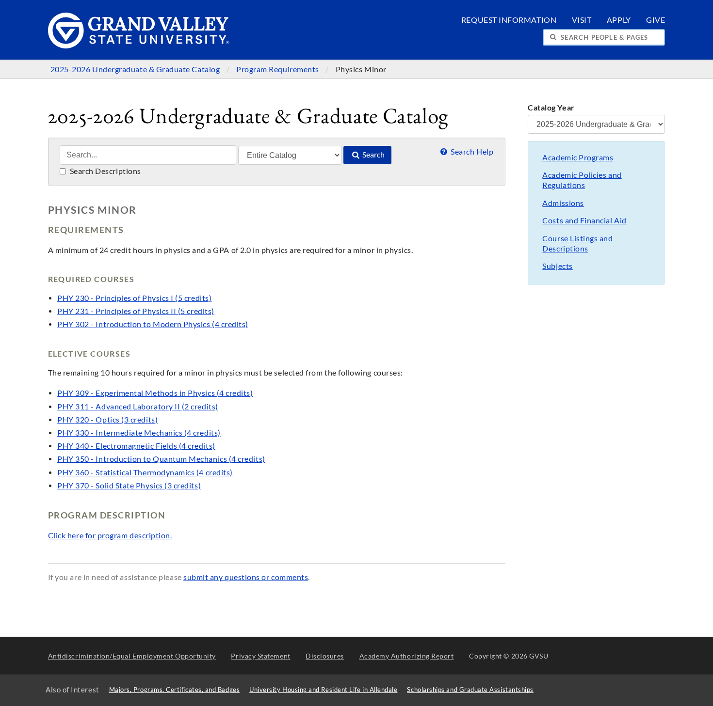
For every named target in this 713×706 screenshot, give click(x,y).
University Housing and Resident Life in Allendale (323, 689)
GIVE (655, 20)
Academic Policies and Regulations (581, 180)
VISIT (582, 20)
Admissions (562, 203)
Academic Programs (577, 157)
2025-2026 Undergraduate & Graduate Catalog (136, 69)
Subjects (557, 266)
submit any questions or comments (245, 577)
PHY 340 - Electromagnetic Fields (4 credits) (136, 445)
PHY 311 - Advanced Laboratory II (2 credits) (137, 406)
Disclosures (325, 656)
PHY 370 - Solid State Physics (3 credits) (129, 485)
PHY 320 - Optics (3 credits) (107, 419)
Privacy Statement (260, 656)
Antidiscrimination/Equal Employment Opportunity (132, 656)
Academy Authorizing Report (406, 656)
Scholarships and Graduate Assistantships (470, 689)
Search (373, 154)
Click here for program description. (110, 535)
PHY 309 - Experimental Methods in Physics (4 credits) (155, 393)
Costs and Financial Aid (584, 220)
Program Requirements (278, 69)
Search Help (471, 151)
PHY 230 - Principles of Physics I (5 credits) (134, 298)
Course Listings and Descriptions (577, 243)
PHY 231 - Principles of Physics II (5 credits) (135, 311)
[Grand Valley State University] (139, 46)
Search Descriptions (104, 171)
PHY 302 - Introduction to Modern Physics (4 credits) (152, 324)
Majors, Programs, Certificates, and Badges (174, 689)
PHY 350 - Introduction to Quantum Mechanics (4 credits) (161, 459)
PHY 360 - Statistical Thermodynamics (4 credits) (145, 472)
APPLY (619, 20)
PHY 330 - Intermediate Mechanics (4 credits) (139, 432)
